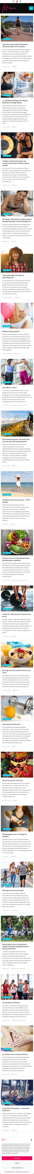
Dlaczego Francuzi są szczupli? (13, 890)
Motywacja (7, 39)
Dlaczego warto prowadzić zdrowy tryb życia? (16, 671)
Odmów (17, 1163)
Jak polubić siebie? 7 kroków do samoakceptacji (13, 276)
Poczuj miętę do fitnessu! (11, 1003)
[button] (31, 1140)
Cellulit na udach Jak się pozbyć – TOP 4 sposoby (16, 501)
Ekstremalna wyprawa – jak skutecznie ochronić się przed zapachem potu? (15, 440)
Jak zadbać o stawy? (9, 388)
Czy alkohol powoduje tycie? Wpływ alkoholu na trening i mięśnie (15, 102)
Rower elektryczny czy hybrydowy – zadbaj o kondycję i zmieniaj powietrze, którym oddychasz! (15, 946)
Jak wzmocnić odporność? (11, 724)
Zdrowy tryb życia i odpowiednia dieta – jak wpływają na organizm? (16, 559)
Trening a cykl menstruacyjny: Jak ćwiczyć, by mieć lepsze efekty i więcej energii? (15, 163)
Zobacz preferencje (17, 1167)
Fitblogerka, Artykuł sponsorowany (19, 405)
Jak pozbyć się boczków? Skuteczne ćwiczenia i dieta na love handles (14, 45)
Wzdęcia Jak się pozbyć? (11, 331)
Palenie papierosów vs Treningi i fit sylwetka (14, 835)
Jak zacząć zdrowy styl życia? (12, 780)
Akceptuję (17, 1158)
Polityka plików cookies (9, 1171)
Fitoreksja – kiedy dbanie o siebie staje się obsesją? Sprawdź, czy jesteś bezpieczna (16, 220)
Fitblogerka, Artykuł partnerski (18, 968)
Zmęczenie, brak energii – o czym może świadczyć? (15, 1109)
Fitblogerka (14, 66)
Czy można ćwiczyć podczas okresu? (15, 1054)
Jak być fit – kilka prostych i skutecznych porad (16, 615)
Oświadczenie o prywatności (22, 1171)
